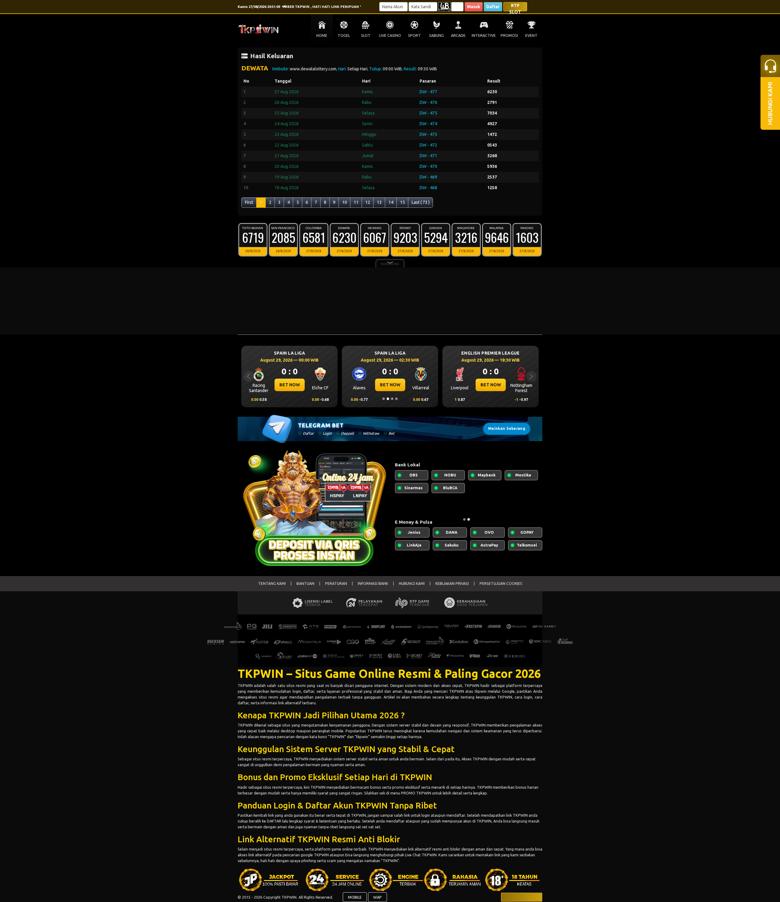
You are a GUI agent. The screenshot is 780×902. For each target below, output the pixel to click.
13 (379, 202)
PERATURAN (336, 583)
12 (367, 202)
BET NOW (289, 384)
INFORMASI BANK (373, 583)
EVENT (531, 35)
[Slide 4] (396, 398)
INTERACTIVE (484, 35)
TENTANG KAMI (272, 583)
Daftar (493, 6)
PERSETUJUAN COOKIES (501, 583)
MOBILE (355, 897)
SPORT (414, 35)
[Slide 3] (392, 398)
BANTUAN (305, 583)
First (249, 202)
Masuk (473, 6)
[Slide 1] (383, 398)
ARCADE (458, 35)
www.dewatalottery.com (313, 68)
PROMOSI (509, 35)
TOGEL (344, 35)
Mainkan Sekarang (506, 428)
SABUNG (436, 35)
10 (344, 202)
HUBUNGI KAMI (412, 583)
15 (402, 202)
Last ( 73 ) (421, 202)
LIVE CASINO (390, 35)
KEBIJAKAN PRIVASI (452, 583)
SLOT (365, 35)
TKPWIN (246, 685)
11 (356, 202)
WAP (377, 897)
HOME (321, 35)
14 (390, 202)
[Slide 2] (388, 398)
